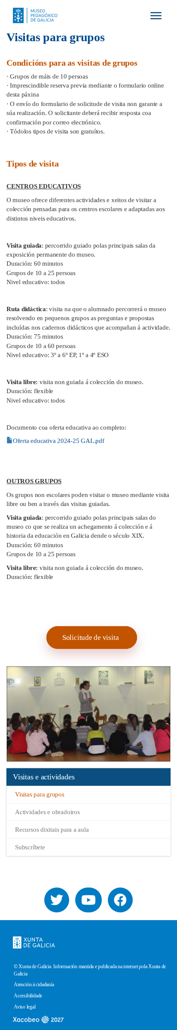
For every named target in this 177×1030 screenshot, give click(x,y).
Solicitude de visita (90, 637)
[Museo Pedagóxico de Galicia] (32, 8)
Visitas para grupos (39, 794)
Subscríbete (30, 847)
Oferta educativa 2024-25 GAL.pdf (58, 440)
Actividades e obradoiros (47, 812)
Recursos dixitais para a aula (51, 829)
